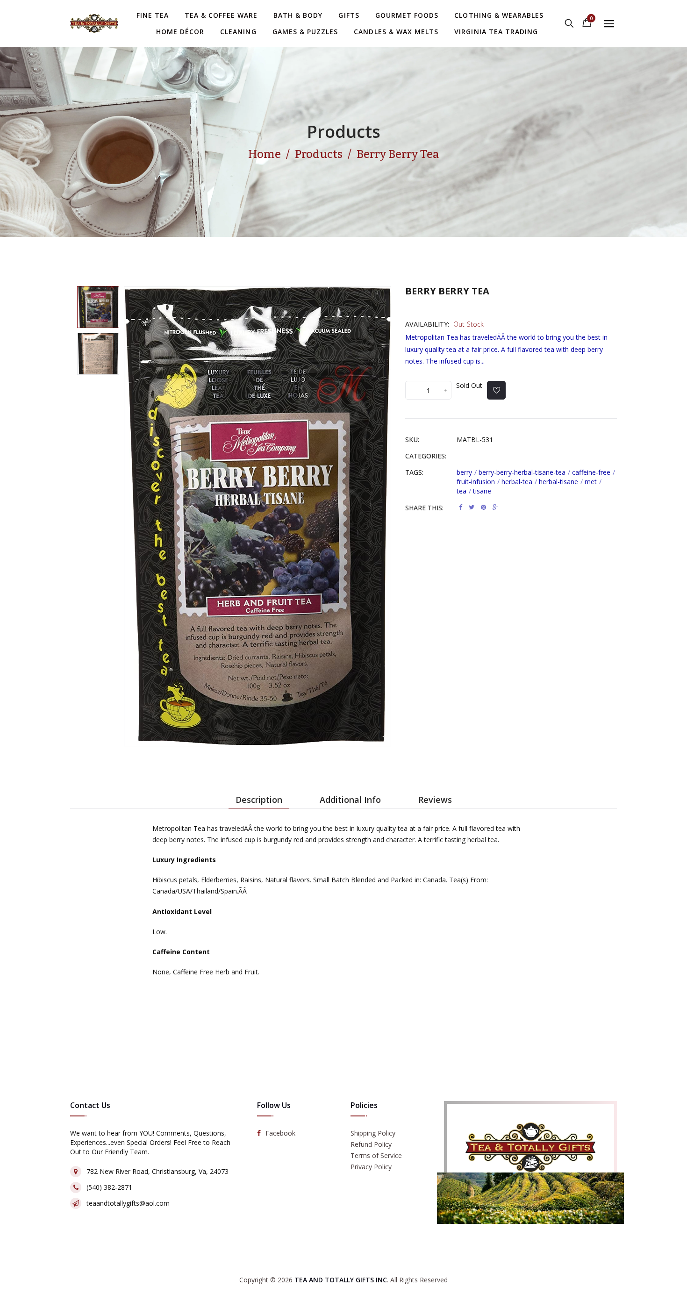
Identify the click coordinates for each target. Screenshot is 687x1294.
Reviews (435, 799)
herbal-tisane (561, 481)
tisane (482, 490)
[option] (98, 307)
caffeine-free (593, 472)
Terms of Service (376, 1155)
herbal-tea (519, 481)
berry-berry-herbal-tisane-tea (524, 472)
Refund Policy (371, 1144)
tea (464, 490)
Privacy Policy (371, 1167)
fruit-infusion (478, 481)
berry (467, 472)
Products (343, 131)
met (593, 481)
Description (259, 799)
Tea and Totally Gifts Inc (340, 1279)
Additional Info (350, 799)
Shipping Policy (373, 1133)
